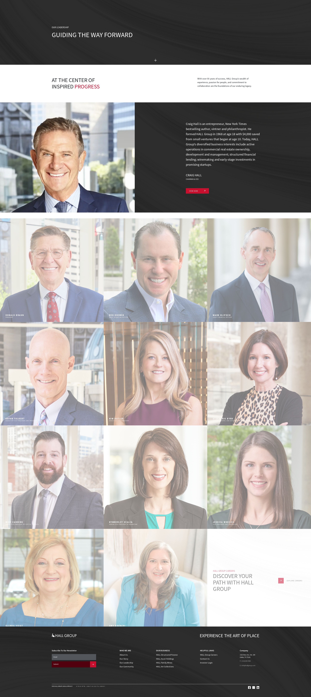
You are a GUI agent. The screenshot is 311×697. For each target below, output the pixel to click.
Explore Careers (294, 577)
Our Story (124, 659)
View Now (193, 191)
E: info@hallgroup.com (247, 666)
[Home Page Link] (64, 635)
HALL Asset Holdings (165, 659)
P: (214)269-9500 (245, 661)
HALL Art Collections (165, 666)
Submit (55, 664)
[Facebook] (249, 687)
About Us (124, 655)
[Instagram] (253, 687)
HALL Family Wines (164, 662)
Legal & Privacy (68, 686)
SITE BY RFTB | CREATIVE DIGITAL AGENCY (90, 686)
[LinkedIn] (258, 687)
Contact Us (205, 659)
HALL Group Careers (208, 655)
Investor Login (206, 662)
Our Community (127, 666)
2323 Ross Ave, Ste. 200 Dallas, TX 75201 (247, 656)
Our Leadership (126, 662)
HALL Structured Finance (167, 655)
